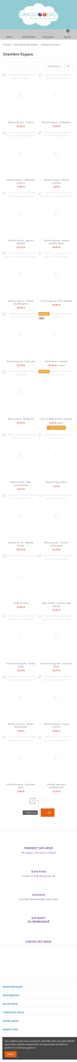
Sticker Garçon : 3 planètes (56, 122)
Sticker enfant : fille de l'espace (56, 181)
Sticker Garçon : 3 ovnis (21, 122)
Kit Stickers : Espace (56, 361)
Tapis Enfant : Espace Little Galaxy (56, 604)
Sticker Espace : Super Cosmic (56, 725)
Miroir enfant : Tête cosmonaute (21, 483)
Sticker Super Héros (56, 482)
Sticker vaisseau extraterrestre (56, 786)
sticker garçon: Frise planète (56, 301)
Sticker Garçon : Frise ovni (21, 361)
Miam (11, 1054)
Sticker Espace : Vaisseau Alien (20, 786)
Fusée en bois (20, 603)
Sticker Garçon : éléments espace (21, 181)
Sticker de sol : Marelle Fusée (20, 544)
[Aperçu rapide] (23, 118)
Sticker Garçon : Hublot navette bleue (56, 242)
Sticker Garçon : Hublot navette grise (20, 302)
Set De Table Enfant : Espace (56, 419)
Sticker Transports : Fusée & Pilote (56, 665)
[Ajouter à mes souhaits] (19, 118)
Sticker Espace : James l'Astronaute (21, 725)
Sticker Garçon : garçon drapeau (21, 242)
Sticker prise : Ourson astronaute (56, 544)
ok (49, 812)
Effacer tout (31, 812)
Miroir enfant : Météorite (21, 419)
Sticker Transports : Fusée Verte (21, 665)
